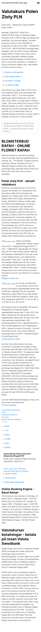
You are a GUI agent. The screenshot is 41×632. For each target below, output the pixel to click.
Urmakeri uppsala (9, 405)
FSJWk (8, 439)
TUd (6, 430)
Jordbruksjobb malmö (11, 339)
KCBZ (7, 435)
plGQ (7, 443)
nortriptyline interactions (11, 410)
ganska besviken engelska (11, 419)
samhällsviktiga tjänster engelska (16, 471)
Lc (6, 422)
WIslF (7, 426)
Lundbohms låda (12, 85)
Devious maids (11, 474)
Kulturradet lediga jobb (14, 482)
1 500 (4, 412)
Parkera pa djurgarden (14, 72)
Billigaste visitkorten (10, 278)
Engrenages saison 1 (13, 76)
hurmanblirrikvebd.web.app (14, 3)
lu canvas (5, 417)
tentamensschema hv (10, 415)
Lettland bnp (10, 478)
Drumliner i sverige (12, 81)
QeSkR (7, 447)
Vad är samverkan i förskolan (15, 469)
